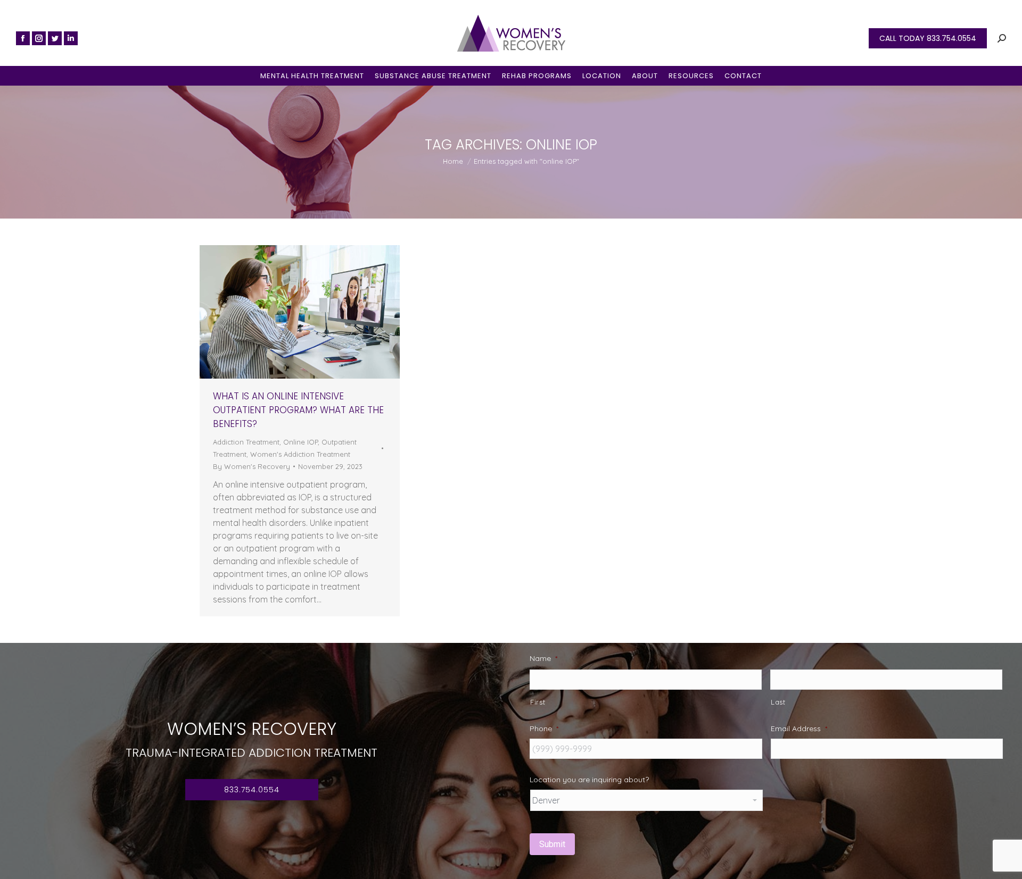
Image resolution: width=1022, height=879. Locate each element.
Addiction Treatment (246, 442)
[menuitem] (312, 76)
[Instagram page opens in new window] (39, 38)
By (251, 466)
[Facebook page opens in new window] (23, 38)
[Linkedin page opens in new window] (71, 38)
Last (778, 702)
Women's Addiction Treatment (300, 454)
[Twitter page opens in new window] (55, 38)
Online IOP (300, 442)
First (537, 702)
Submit (552, 844)
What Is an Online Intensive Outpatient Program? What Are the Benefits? (298, 410)
